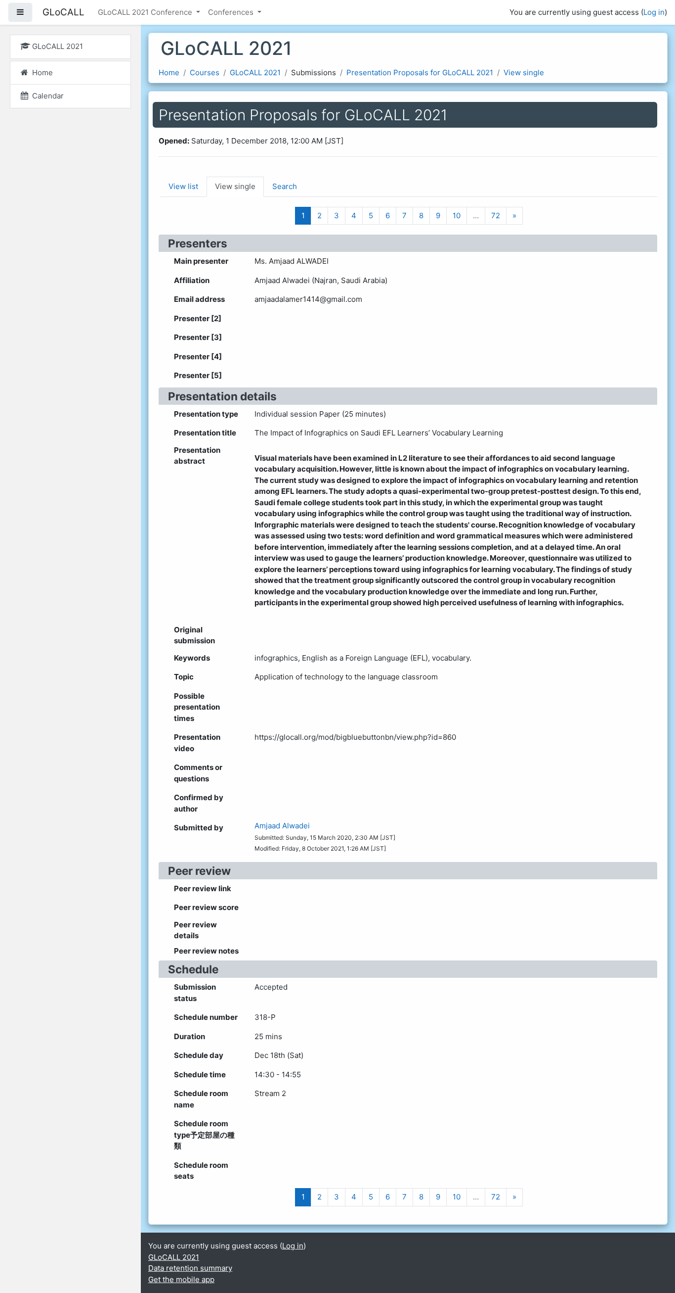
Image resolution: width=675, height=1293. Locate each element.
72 (495, 215)
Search (284, 186)
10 (457, 215)
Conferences (231, 12)
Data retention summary (190, 1268)
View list (183, 186)
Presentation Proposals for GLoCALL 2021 (419, 72)
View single (524, 72)
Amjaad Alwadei (282, 825)
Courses (204, 72)
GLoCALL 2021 (255, 72)
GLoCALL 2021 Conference (146, 12)
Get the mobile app (181, 1279)
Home (169, 72)
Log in (654, 12)
